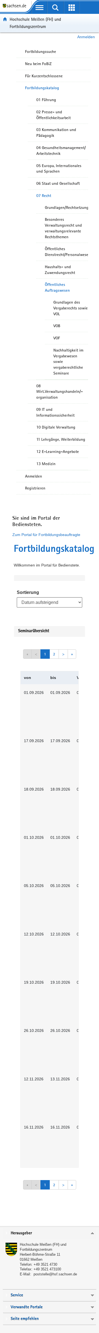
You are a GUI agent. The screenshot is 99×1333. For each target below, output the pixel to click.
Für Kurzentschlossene (44, 75)
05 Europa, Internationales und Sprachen (58, 168)
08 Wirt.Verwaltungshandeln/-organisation (59, 391)
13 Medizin (46, 463)
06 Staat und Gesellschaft (58, 183)
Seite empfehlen (25, 1319)
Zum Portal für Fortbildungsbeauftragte (46, 534)
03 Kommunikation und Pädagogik (56, 132)
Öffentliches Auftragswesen (57, 287)
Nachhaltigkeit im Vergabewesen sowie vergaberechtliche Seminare (68, 362)
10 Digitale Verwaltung (55, 427)
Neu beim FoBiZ (38, 63)
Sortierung (28, 592)
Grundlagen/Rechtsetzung (66, 207)
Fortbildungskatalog (42, 87)
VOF (56, 337)
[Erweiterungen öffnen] (72, 7)
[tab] (49, 1233)
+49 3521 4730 (45, 1264)
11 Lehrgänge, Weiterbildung (60, 439)
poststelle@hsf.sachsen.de (55, 1274)
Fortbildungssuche (40, 51)
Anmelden (86, 37)
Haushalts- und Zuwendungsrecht (60, 269)
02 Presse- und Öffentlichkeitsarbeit (53, 114)
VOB (56, 325)
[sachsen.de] (15, 8)
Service (17, 1295)
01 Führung (46, 99)
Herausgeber (21, 1233)
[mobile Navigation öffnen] (39, 7)
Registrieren (35, 488)
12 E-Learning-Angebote (57, 451)
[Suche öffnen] (56, 7)
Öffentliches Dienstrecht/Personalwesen (66, 251)
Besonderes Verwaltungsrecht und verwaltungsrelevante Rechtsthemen (63, 228)
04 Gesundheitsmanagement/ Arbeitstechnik (61, 150)
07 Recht (43, 195)
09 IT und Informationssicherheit (55, 412)
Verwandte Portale (27, 1307)
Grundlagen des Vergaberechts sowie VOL (70, 308)
